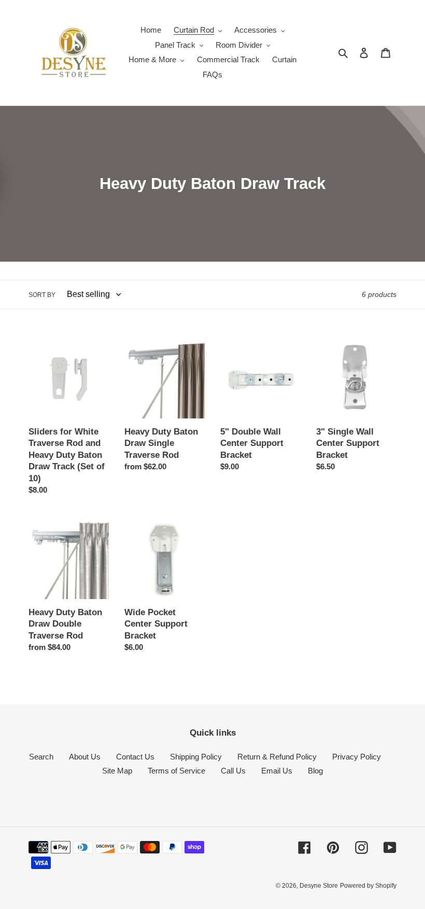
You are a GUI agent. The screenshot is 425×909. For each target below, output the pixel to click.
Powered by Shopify (368, 885)
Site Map (117, 770)
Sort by (42, 295)
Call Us (233, 770)
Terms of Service (176, 770)
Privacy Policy (356, 756)
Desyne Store (319, 885)
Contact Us (135, 756)
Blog (315, 770)
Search (41, 756)
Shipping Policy (196, 756)
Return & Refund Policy (277, 756)
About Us (85, 756)
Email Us (276, 770)
